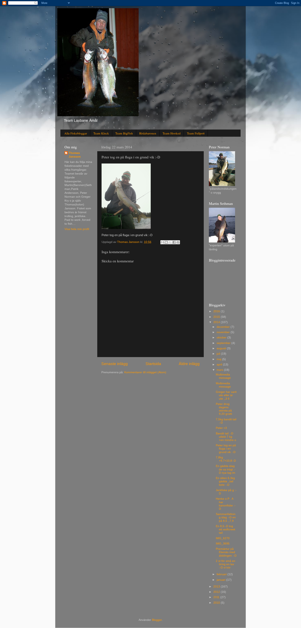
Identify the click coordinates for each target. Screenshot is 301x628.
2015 (217, 316)
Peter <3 (221, 428)
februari (222, 574)
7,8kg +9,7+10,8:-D (226, 459)
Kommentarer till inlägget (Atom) (145, 372)
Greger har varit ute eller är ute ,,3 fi (226, 395)
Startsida (153, 364)
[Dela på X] (170, 242)
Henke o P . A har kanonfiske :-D (225, 503)
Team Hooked (172, 133)
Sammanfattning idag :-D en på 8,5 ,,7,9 (226, 517)
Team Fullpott (196, 133)
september (224, 343)
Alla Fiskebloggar (75, 133)
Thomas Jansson (75, 154)
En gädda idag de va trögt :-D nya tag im (225, 469)
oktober (222, 337)
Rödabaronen (147, 133)
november (224, 332)
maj (219, 359)
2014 (217, 322)
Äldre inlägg (189, 364)
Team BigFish (124, 133)
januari (221, 579)
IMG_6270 (223, 538)
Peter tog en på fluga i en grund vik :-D (226, 448)
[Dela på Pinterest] (178, 242)
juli (219, 353)
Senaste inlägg (114, 364)
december (224, 326)
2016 (217, 311)
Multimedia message (223, 376)
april (220, 364)
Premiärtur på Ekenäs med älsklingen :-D (226, 552)
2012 (217, 591)
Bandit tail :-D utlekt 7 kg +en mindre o (226, 437)
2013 (217, 586)
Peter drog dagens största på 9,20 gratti (224, 409)
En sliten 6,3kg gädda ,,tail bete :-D (225, 481)
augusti (222, 348)
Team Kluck (101, 133)
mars (220, 369)
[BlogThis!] (166, 242)
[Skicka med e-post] (162, 242)
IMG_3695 (223, 543)
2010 (217, 602)
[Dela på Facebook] (174, 242)
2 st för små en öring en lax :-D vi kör (225, 564)
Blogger (157, 619)
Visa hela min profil (76, 229)
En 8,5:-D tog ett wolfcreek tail (225, 529)
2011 (216, 597)
